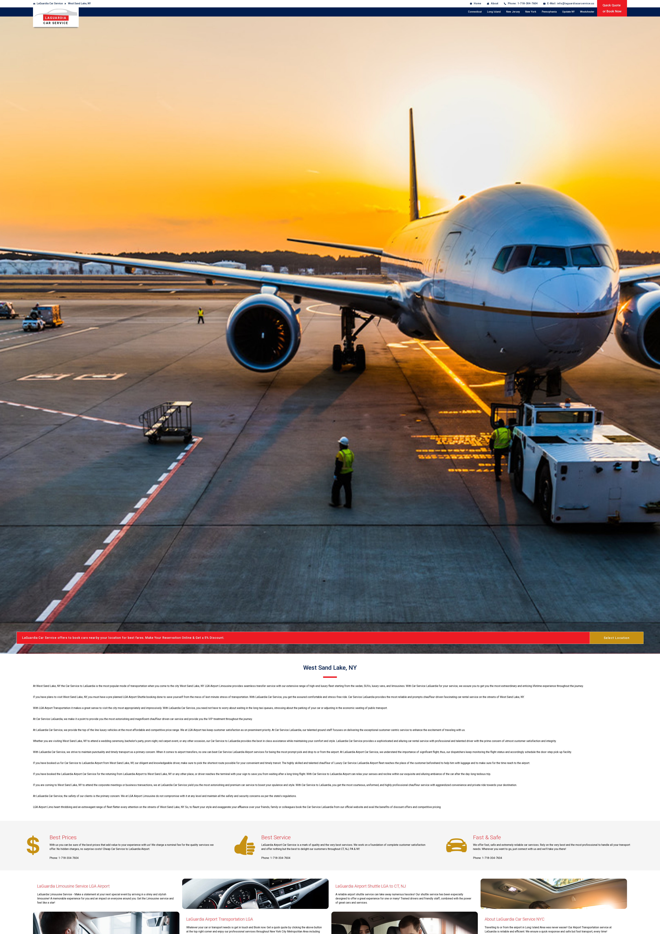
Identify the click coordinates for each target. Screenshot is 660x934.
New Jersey (513, 11)
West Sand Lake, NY (79, 3)
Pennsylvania (549, 11)
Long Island (494, 11)
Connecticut (475, 11)
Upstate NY (568, 11)
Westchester (587, 11)
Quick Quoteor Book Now (612, 8)
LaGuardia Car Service (50, 3)
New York (530, 11)
